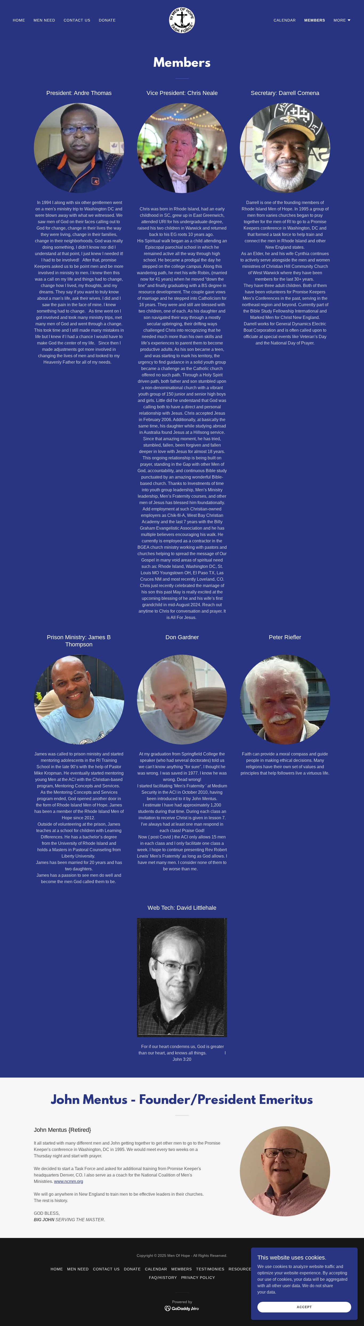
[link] (182, 20)
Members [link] (314, 20)
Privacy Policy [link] (198, 1277)
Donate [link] (107, 20)
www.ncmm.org (68, 1181)
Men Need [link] (44, 20)
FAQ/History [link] (163, 1277)
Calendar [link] (285, 20)
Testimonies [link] (210, 1269)
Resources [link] (241, 1269)
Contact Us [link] (77, 20)
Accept (304, 1307)
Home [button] (57, 1269)
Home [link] (19, 20)
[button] (342, 20)
